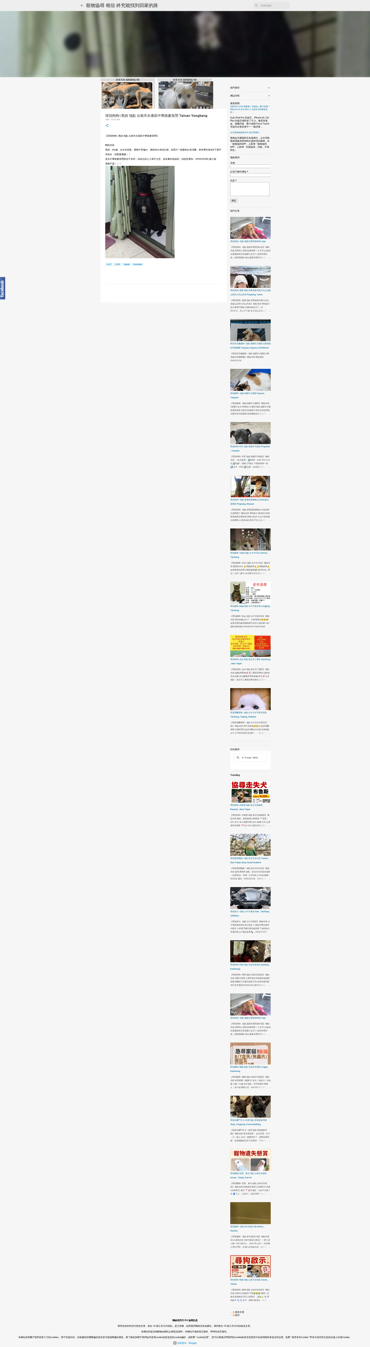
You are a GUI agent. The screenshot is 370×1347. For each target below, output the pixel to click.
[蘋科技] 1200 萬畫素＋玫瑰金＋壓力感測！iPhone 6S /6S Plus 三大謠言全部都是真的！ (250, 109)
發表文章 (239, 1312)
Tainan (126, 264)
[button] (107, 126)
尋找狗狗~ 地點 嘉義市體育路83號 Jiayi (248, 241)
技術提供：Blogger (187, 1343)
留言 (237, 1315)
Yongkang (137, 264)
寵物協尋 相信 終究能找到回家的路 (122, 5)
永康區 (117, 264)
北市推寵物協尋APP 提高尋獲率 (244, 132)
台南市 (109, 264)
